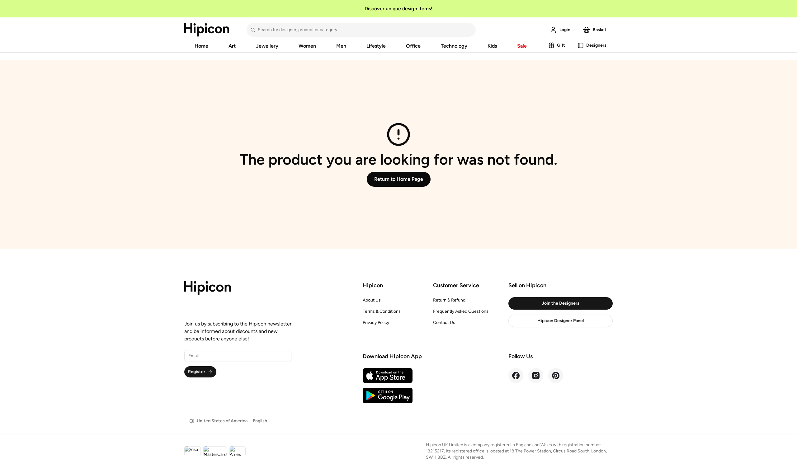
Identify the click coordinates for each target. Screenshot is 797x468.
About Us (372, 300)
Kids (492, 46)
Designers (596, 45)
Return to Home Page (398, 179)
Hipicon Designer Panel (560, 320)
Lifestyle (376, 46)
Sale (522, 46)
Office (413, 46)
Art (232, 46)
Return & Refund (449, 300)
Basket (599, 29)
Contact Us (444, 322)
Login (564, 29)
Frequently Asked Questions (460, 311)
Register (196, 371)
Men (341, 46)
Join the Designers (560, 303)
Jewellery (267, 46)
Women (307, 46)
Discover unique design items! (398, 9)
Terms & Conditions (382, 311)
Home (201, 46)
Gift (561, 45)
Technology (454, 46)
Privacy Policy (376, 322)
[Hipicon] (206, 30)
